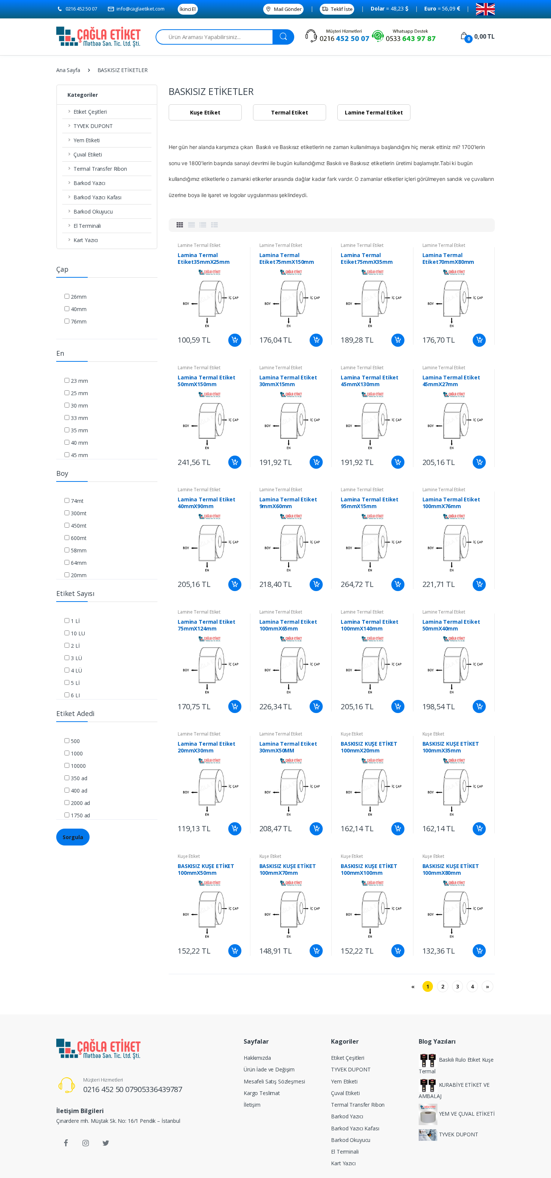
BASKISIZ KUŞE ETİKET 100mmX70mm (287, 869)
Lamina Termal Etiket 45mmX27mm (451, 381)
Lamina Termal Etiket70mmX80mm (448, 258)
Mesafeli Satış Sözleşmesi (274, 1081)
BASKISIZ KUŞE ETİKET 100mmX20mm (369, 747)
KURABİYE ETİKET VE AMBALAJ (454, 1090)
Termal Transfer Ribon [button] (100, 168)
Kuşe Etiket (351, 734)
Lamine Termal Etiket (199, 245)
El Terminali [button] (87, 225)
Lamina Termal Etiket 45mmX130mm (369, 381)
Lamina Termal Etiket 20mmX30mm (206, 747)
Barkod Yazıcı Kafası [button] (97, 197)
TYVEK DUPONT (350, 1069)
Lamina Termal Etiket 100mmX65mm (288, 625)
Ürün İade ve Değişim (269, 1069)
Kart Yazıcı (343, 1163)
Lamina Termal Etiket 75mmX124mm (206, 625)
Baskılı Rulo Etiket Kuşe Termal (456, 1065)
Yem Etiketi (344, 1081)
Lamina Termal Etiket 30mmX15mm (288, 381)
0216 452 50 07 (80, 8)
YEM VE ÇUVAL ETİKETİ (466, 1114)
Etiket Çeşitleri (347, 1057)
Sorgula (73, 837)
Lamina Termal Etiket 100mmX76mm (451, 503)
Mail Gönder (287, 9)
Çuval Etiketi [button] (87, 154)
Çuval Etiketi (345, 1093)
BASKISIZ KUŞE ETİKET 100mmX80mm (450, 869)
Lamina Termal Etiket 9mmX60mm (288, 503)
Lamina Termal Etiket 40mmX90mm (206, 503)
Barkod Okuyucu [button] (93, 211)
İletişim (252, 1104)
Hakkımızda (257, 1057)
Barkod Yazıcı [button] (89, 183)
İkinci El (188, 9)
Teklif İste (341, 9)
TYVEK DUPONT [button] (93, 125)
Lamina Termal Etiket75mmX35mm (367, 258)
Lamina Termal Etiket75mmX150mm (286, 258)
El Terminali (344, 1151)
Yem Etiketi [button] (86, 140)
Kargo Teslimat (262, 1093)
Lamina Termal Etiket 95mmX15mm (369, 503)
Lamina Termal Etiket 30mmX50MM (288, 747)
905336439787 (157, 1089)
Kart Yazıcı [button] (85, 240)
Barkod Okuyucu (350, 1139)
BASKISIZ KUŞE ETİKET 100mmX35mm (450, 747)
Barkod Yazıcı (347, 1116)
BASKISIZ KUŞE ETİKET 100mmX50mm (206, 869)
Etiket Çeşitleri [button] (90, 111)
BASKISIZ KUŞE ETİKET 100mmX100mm (369, 869)
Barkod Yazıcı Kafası (355, 1128)
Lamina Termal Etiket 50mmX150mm (206, 381)
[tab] (180, 225)
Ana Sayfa (68, 70)
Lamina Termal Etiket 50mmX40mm (451, 625)
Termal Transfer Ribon (358, 1104)
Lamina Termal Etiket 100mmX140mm (369, 625)
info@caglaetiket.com (139, 8)
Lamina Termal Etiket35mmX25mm (204, 258)
